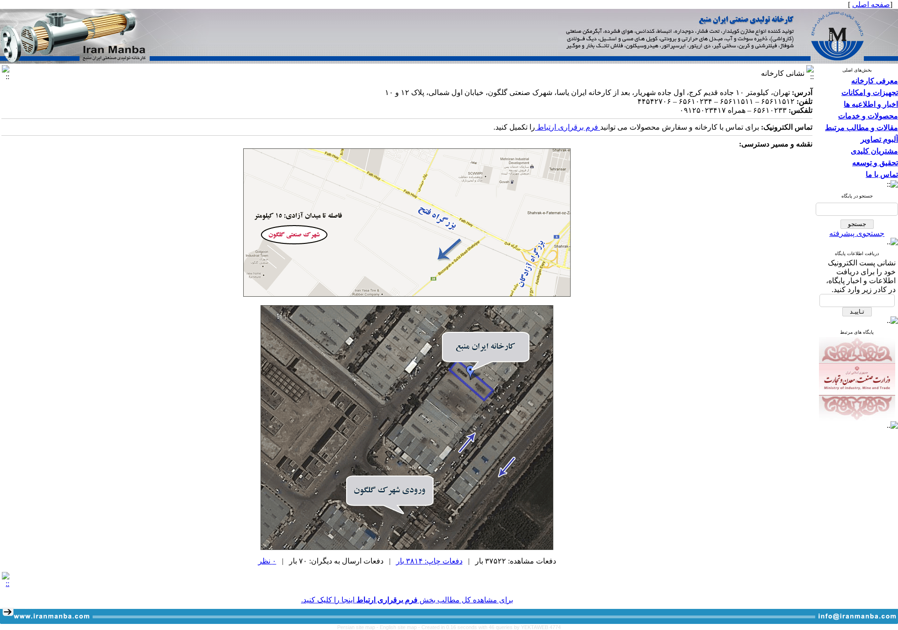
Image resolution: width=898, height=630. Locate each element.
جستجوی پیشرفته (856, 233)
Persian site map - (358, 627)
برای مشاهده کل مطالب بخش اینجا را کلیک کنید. (407, 600)
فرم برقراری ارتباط (567, 127)
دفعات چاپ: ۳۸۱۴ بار (429, 561)
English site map (399, 627)
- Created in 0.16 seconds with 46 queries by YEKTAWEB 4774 (489, 627)
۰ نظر (267, 561)
